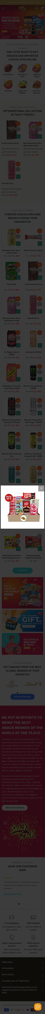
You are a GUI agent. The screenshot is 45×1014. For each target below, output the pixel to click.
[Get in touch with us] (37, 1006)
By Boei (38, 1012)
